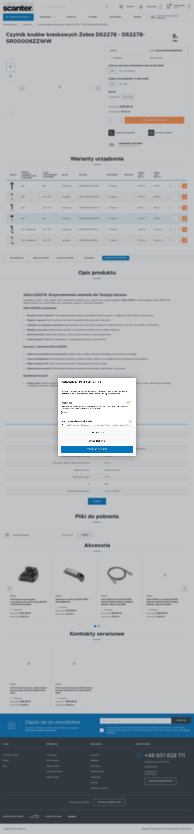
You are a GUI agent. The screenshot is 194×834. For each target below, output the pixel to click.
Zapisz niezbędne (97, 441)
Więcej (64, 413)
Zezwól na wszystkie (97, 449)
